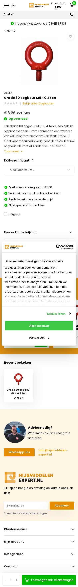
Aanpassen (37, 337)
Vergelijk (14, 214)
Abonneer (62, 506)
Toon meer (12, 151)
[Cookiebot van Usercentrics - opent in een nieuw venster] (56, 247)
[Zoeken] (72, 15)
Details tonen (56, 313)
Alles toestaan (39, 325)
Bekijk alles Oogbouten (38, 103)
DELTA (8, 93)
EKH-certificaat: (18, 160)
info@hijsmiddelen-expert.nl (53, 452)
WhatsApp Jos (19, 452)
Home (11, 31)
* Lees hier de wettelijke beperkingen (25, 513)
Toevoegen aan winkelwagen (52, 580)
